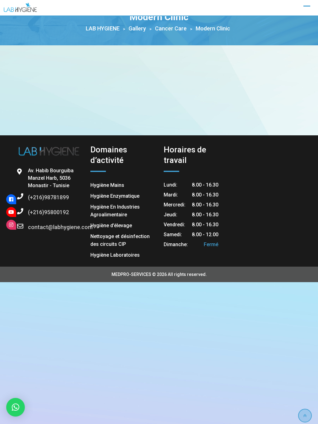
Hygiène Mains (107, 185)
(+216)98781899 (34, 197)
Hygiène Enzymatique (114, 196)
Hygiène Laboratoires (115, 255)
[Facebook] (11, 199)
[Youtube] (11, 212)
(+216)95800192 (34, 212)
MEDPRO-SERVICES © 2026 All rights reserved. (159, 274)
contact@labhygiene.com (34, 227)
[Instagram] (11, 225)
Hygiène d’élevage (111, 225)
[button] (15, 407)
